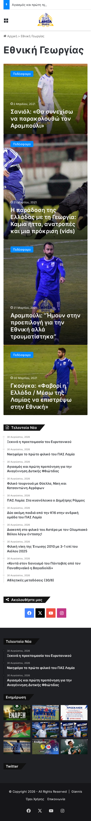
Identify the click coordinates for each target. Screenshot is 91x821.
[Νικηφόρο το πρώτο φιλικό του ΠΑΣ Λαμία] (45, 712)
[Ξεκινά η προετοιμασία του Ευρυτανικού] (17, 712)
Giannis (76, 791)
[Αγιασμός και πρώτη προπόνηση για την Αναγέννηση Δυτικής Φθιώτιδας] (74, 712)
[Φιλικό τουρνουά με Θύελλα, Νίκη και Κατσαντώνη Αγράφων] (17, 729)
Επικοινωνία (56, 799)
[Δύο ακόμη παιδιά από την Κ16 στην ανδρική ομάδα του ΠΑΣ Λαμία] (74, 729)
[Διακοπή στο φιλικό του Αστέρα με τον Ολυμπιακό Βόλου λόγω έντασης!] (17, 746)
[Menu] (6, 21)
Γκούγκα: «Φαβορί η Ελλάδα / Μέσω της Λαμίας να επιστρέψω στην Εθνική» (41, 396)
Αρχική (11, 36)
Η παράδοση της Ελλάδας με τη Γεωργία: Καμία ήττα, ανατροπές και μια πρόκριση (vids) (43, 220)
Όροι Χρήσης (35, 799)
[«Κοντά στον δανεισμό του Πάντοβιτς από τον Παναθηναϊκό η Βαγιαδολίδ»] (74, 746)
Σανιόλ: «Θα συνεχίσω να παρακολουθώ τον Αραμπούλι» (41, 118)
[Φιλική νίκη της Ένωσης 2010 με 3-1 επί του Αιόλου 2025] (45, 746)
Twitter (12, 766)
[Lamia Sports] (45, 20)
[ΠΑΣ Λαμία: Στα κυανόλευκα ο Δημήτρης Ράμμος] (45, 729)
